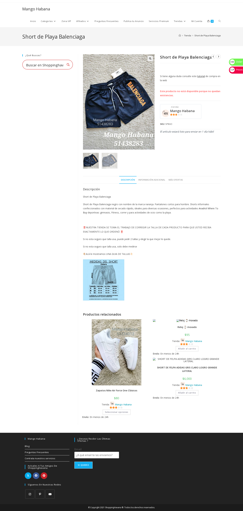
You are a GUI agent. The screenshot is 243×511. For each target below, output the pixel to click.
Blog (27, 446)
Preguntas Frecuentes (37, 452)
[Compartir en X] (28, 475)
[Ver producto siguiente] (218, 56)
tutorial (201, 76)
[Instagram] (29, 494)
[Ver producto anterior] (213, 56)
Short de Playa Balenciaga (207, 35)
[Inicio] (180, 35)
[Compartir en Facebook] (36, 475)
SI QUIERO (83, 465)
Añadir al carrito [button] (187, 348)
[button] (150, 58)
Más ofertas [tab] (175, 179)
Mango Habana (36, 9)
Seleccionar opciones (116, 412)
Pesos (236, 69)
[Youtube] (50, 494)
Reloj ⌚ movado (187, 327)
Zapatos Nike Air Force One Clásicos (116, 390)
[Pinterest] (39, 494)
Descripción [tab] (128, 179)
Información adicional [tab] (151, 179)
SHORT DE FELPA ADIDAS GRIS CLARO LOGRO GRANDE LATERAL (187, 369)
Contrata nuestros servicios (40, 458)
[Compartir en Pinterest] (44, 475)
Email (78, 449)
